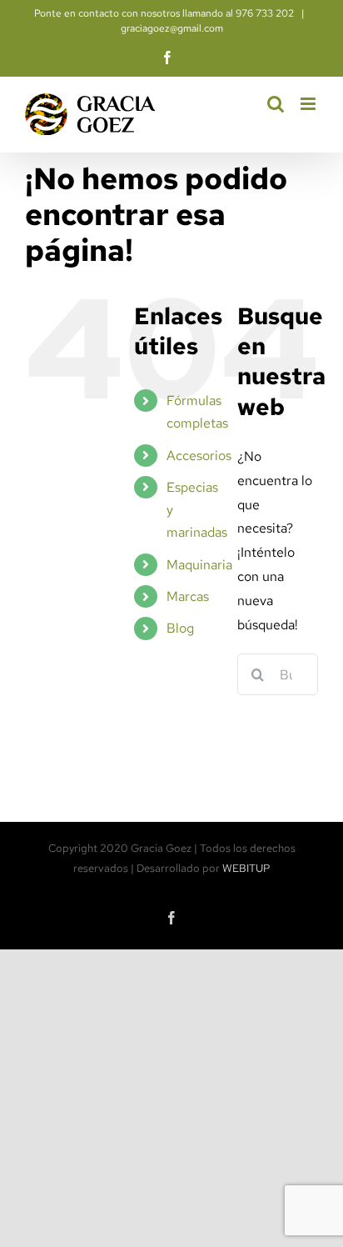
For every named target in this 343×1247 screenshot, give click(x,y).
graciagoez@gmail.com (172, 28)
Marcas (188, 596)
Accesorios (199, 455)
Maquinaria (199, 564)
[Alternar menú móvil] (309, 104)
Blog (180, 628)
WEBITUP (246, 868)
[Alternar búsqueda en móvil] (275, 104)
